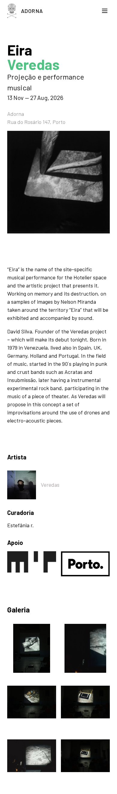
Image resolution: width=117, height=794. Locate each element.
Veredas (50, 484)
